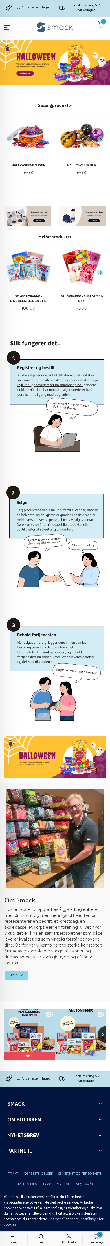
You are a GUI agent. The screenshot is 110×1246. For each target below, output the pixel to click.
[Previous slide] (10, 139)
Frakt (13, 1174)
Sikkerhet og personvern (80, 1174)
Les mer (55, 1219)
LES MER (16, 975)
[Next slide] (100, 139)
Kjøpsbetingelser (38, 1174)
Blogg (47, 1184)
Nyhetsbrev (27, 1184)
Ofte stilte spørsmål (75, 1184)
